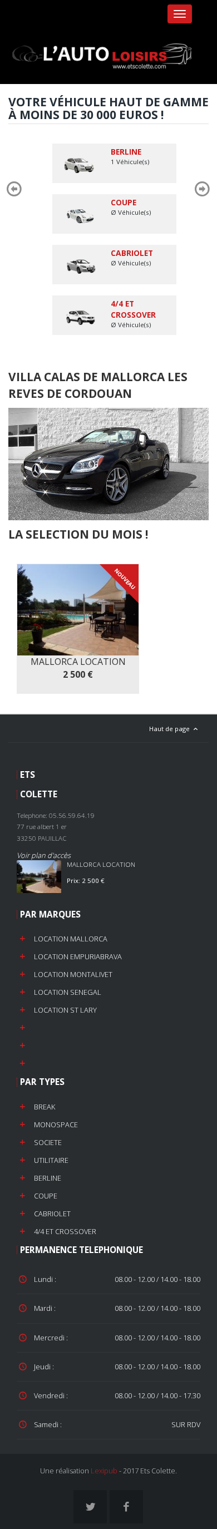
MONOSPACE (56, 1124)
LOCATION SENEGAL (67, 992)
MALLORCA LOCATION (101, 864)
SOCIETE (48, 1142)
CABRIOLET (52, 1214)
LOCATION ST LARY (65, 1010)
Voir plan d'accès (44, 855)
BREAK (44, 1107)
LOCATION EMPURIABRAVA (78, 956)
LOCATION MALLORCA (70, 939)
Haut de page (170, 728)
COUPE (45, 1196)
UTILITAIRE (51, 1160)
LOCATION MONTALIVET (73, 974)
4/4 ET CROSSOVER (65, 1231)
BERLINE (47, 1178)
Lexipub (104, 1471)
